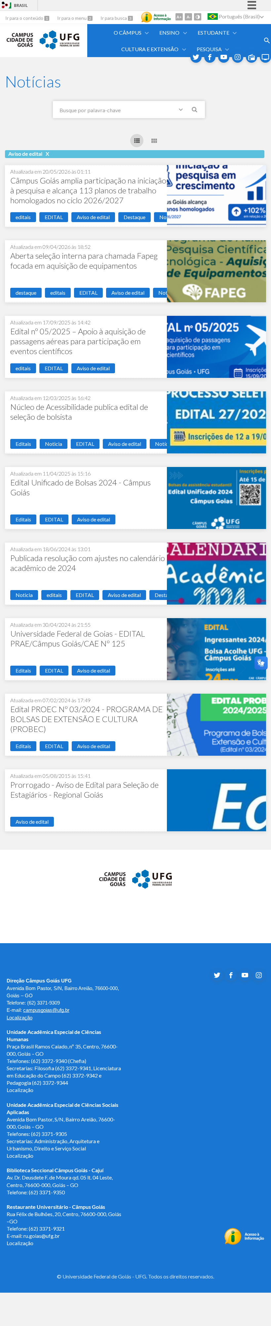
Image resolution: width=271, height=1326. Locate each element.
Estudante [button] (213, 32)
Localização (19, 1017)
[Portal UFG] (59, 47)
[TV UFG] (265, 57)
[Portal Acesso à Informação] (244, 1242)
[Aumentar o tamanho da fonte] (179, 16)
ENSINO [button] (169, 32)
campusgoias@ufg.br (46, 1010)
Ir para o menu (72, 18)
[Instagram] (237, 57)
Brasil (21, 5)
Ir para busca (114, 18)
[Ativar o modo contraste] (197, 16)
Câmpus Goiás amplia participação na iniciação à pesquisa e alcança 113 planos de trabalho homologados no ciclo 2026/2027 (88, 190)
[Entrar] (5, 6)
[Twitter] (196, 57)
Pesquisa (209, 49)
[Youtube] (223, 57)
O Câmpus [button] (127, 32)
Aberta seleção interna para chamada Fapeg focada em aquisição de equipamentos (84, 260)
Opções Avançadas (182, 111)
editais (23, 217)
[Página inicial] (20, 44)
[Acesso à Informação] (156, 17)
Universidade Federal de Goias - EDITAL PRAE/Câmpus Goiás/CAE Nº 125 (77, 638)
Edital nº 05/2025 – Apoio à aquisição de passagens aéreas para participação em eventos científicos (78, 341)
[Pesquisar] (194, 110)
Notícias (164, 444)
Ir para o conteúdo (24, 18)
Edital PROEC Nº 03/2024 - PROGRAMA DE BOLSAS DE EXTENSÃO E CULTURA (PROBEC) (86, 719)
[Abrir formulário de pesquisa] (267, 41)
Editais (23, 444)
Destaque (134, 217)
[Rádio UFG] (251, 57)
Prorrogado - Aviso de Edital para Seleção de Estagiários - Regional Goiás (84, 789)
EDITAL (54, 217)
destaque (26, 292)
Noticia (53, 444)
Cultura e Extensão (149, 49)
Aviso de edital (93, 217)
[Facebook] (209, 57)
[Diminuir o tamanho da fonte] (188, 16)
